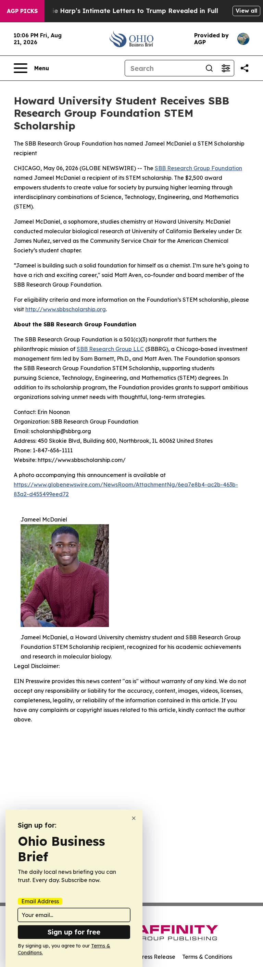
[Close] (133, 818)
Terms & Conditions (207, 956)
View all (246, 10)
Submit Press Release (147, 956)
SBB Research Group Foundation (198, 168)
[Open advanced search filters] (225, 68)
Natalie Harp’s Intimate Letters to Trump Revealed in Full (126, 11)
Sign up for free (74, 932)
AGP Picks (22, 11)
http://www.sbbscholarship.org (65, 309)
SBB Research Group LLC (110, 349)
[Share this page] (244, 68)
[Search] (209, 68)
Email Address (40, 901)
